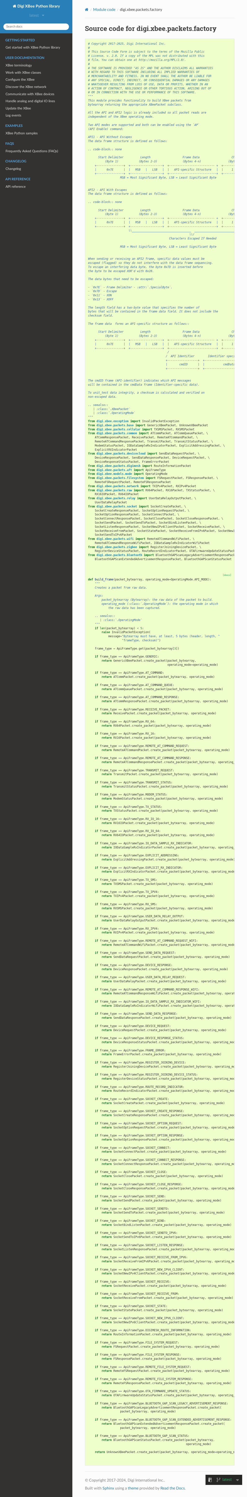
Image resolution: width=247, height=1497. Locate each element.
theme (133, 1488)
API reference (16, 186)
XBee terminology (19, 65)
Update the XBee (18, 108)
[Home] (87, 9)
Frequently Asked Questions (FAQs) (32, 151)
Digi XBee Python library (38, 6)
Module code (104, 10)
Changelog (13, 169)
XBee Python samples (22, 133)
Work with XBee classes (23, 72)
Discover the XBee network (26, 87)
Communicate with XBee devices (30, 94)
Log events (13, 115)
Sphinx (108, 1488)
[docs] (227, 575)
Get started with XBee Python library (33, 47)
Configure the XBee (20, 79)
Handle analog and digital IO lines (30, 101)
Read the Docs (172, 1488)
